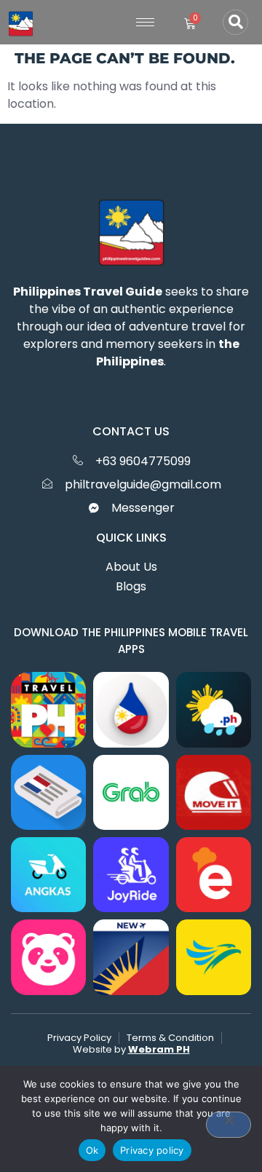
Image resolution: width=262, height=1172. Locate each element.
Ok (92, 1150)
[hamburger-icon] (145, 22)
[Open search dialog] (235, 22)
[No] (228, 1125)
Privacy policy (152, 1150)
